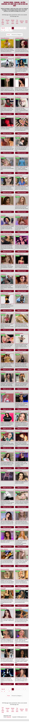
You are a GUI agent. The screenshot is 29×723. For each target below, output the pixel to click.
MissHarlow (18, 628)
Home (8, 34)
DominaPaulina (19, 352)
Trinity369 (3, 588)
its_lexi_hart (4, 254)
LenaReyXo (18, 57)
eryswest (17, 274)
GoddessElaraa (4, 647)
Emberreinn (18, 313)
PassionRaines (19, 510)
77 (9, 30)
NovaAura (3, 490)
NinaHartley (18, 97)
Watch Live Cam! (7, 55)
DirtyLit (2, 156)
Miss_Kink (3, 392)
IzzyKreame (18, 293)
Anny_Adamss (4, 549)
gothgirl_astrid (19, 392)
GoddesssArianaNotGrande (22, 490)
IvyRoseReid (18, 136)
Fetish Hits (9, 717)
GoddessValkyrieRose (6, 667)
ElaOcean (17, 195)
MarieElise (3, 411)
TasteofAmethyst (5, 38)
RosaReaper (4, 431)
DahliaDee (17, 234)
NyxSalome (18, 647)
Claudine (3, 333)
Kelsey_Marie (4, 77)
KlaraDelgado (4, 470)
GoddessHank (18, 431)
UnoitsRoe (3, 352)
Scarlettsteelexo (19, 333)
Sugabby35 (3, 116)
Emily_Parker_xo (19, 254)
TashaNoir (3, 215)
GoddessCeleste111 (6, 529)
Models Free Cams (12, 22)
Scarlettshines (4, 175)
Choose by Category (17, 34)
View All (3, 28)
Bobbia (17, 156)
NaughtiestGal (18, 175)
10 (1, 30)
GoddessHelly (18, 569)
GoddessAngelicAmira (20, 667)
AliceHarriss (18, 588)
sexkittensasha (4, 293)
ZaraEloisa (17, 372)
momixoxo (3, 313)
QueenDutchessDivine (20, 116)
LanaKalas (3, 510)
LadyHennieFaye (19, 38)
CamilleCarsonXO (19, 529)
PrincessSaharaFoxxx (6, 195)
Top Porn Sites (17, 22)
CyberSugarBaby (5, 569)
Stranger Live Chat (7, 22)
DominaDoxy (4, 608)
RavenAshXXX (4, 57)
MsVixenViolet (18, 549)
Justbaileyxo (4, 97)
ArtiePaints (3, 274)
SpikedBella (18, 411)
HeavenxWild (18, 608)
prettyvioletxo (18, 470)
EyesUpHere (4, 628)
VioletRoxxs (4, 451)
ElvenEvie (17, 215)
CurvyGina (3, 136)
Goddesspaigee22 (19, 77)
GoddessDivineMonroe (6, 234)
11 (4, 30)
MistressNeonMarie (20, 451)
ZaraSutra (3, 372)
